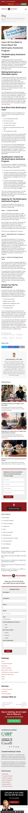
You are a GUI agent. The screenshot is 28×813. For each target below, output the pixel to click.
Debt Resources (7, 535)
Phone (6, 627)
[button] (26, 9)
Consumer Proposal (8, 520)
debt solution (19, 338)
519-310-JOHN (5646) (11, 1)
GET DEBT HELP (14, 721)
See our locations (14, 508)
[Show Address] (20, 812)
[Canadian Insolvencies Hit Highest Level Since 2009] (14, 393)
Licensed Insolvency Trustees (10, 538)
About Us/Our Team (6, 670)
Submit (8, 651)
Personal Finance (7, 541)
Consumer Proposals (6, 663)
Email (6, 624)
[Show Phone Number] (18, 812)
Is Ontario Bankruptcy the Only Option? (21, 704)
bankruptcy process (8, 102)
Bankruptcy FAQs (6, 784)
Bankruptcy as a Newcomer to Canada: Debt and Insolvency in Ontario (13, 432)
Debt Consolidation (8, 532)
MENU (3, 1)
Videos (3, 676)
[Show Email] (15, 812)
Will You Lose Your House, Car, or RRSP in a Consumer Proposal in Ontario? (13, 569)
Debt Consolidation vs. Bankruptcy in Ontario (7, 704)
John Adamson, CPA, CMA (9, 334)
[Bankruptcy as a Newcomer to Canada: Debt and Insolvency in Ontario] (14, 420)
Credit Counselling (8, 523)
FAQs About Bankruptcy (7, 674)
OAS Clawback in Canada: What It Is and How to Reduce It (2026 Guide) (13, 552)
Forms (3, 679)
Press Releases (7, 544)
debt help (11, 338)
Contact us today (20, 327)
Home (2, 18)
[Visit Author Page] (14, 355)
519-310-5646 (18, 717)
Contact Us (24, 4)
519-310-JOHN (18, 581)
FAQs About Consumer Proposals (9, 672)
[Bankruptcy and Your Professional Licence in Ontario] (14, 448)
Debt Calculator (6, 782)
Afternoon (7, 635)
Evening (6, 638)
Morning (6, 632)
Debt (4, 529)
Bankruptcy (20, 334)
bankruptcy (13, 113)
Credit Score (6, 526)
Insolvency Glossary (7, 786)
